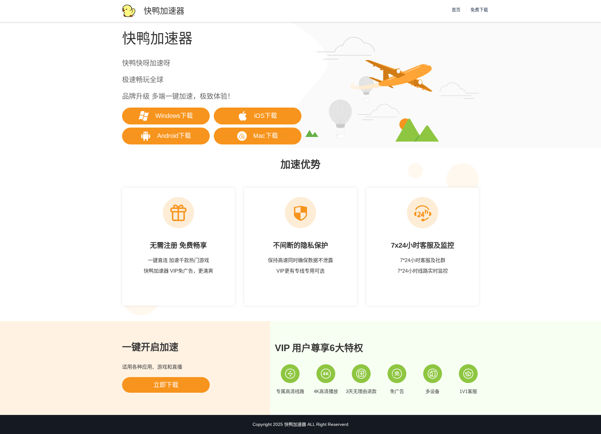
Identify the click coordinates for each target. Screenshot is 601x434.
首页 (456, 9)
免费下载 (479, 9)
